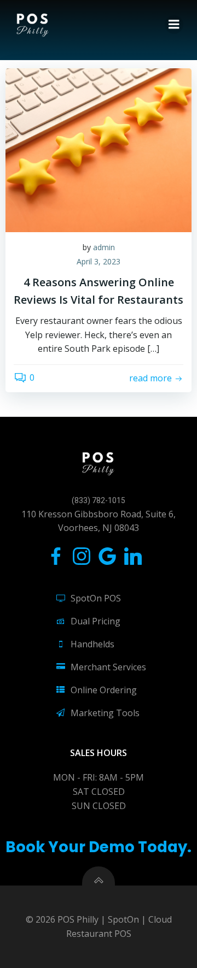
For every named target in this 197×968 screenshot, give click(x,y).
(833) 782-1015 (98, 500)
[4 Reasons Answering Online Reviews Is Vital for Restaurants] (98, 149)
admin (104, 247)
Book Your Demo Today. (98, 847)
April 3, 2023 (98, 261)
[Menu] (174, 24)
